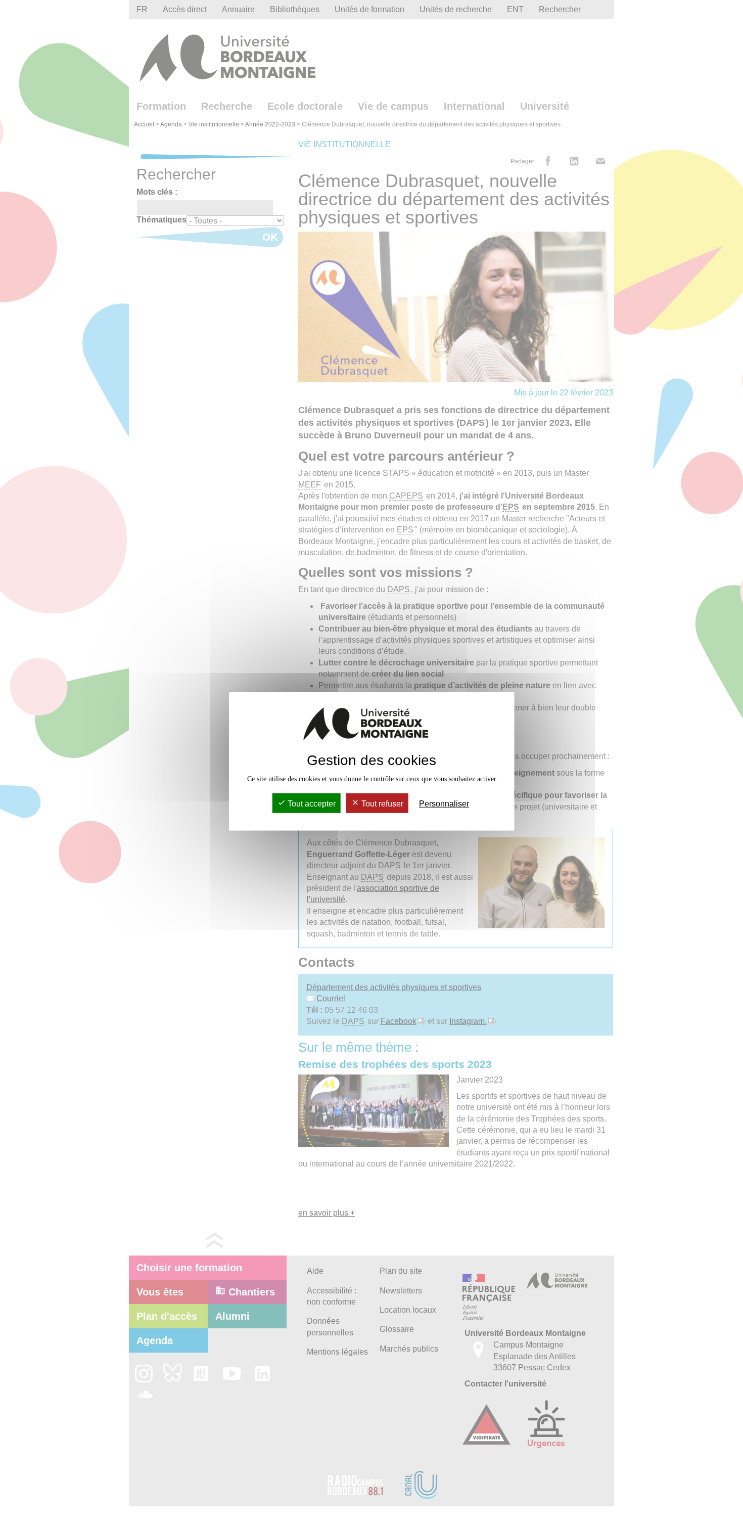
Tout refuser (381, 803)
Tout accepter (311, 803)
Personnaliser (444, 803)
